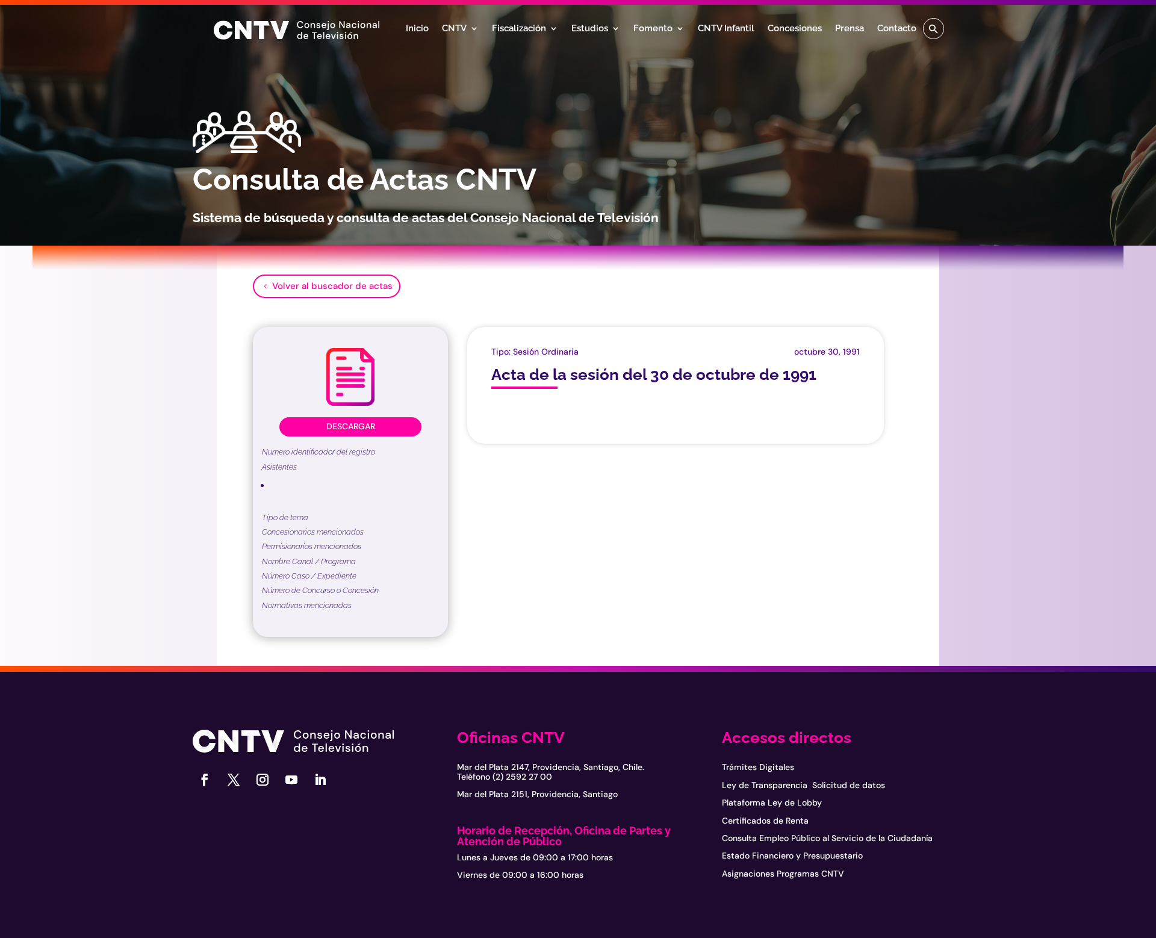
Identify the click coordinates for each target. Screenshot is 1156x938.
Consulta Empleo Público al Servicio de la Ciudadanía (827, 838)
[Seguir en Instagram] (262, 780)
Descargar (350, 426)
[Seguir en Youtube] (291, 780)
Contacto (896, 29)
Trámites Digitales (758, 767)
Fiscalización (519, 29)
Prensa (849, 29)
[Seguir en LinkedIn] (320, 780)
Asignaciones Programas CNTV (783, 873)
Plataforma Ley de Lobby (772, 802)
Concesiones (795, 29)
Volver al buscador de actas (332, 286)
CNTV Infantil (726, 29)
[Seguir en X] (234, 780)
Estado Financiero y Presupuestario (792, 855)
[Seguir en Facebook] (205, 780)
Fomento (653, 29)
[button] (933, 28)
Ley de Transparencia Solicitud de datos (803, 785)
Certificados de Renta (765, 820)
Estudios (589, 29)
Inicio (417, 29)
